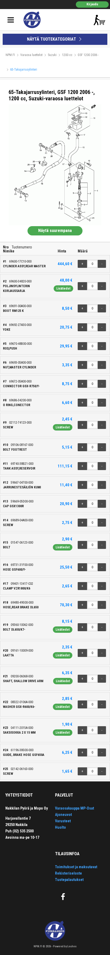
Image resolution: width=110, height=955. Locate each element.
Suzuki (52, 55)
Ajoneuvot (63, 814)
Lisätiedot (63, 288)
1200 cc (67, 55)
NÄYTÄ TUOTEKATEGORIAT (52, 39)
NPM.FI (10, 55)
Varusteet (63, 821)
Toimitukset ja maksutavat (76, 867)
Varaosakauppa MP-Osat (74, 808)
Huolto (60, 827)
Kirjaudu (92, 4)
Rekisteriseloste (68, 873)
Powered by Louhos (65, 946)
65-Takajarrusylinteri (23, 69)
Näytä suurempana (55, 230)
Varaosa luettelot (31, 55)
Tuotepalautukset (69, 879)
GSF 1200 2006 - (88, 55)
